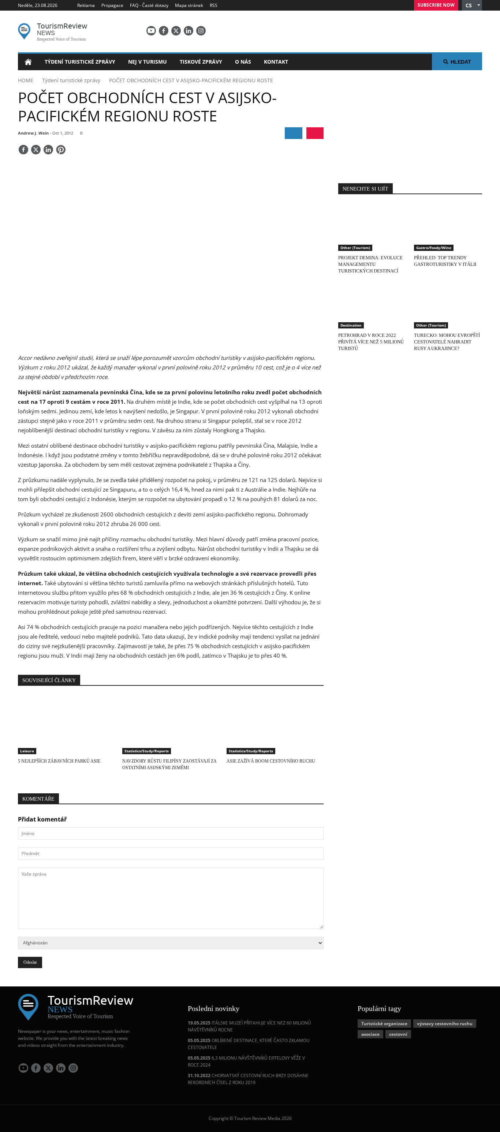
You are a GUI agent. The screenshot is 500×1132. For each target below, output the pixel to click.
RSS (213, 5)
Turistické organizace (384, 1023)
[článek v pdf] (315, 133)
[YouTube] (151, 30)
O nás (243, 61)
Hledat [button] (461, 62)
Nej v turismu (147, 61)
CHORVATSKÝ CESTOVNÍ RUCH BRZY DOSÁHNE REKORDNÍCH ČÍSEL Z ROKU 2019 (248, 1079)
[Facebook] (163, 30)
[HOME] (28, 62)
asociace (370, 1034)
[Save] (60, 150)
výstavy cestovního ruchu (445, 1023)
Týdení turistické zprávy (80, 61)
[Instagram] (201, 30)
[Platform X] (176, 30)
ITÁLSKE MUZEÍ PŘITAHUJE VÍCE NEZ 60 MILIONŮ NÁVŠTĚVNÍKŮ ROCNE (249, 1026)
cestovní (398, 1034)
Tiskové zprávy (201, 61)
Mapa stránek (189, 5)
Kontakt (276, 61)
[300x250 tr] (410, 122)
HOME (25, 80)
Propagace (112, 5)
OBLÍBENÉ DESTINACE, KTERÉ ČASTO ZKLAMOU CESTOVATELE (249, 1043)
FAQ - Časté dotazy (149, 5)
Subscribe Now (436, 5)
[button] (472, 5)
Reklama (86, 5)
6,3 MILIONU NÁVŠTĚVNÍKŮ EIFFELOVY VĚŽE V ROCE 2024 (246, 1061)
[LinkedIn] (188, 30)
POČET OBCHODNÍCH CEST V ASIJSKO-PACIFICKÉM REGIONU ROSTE (191, 80)
